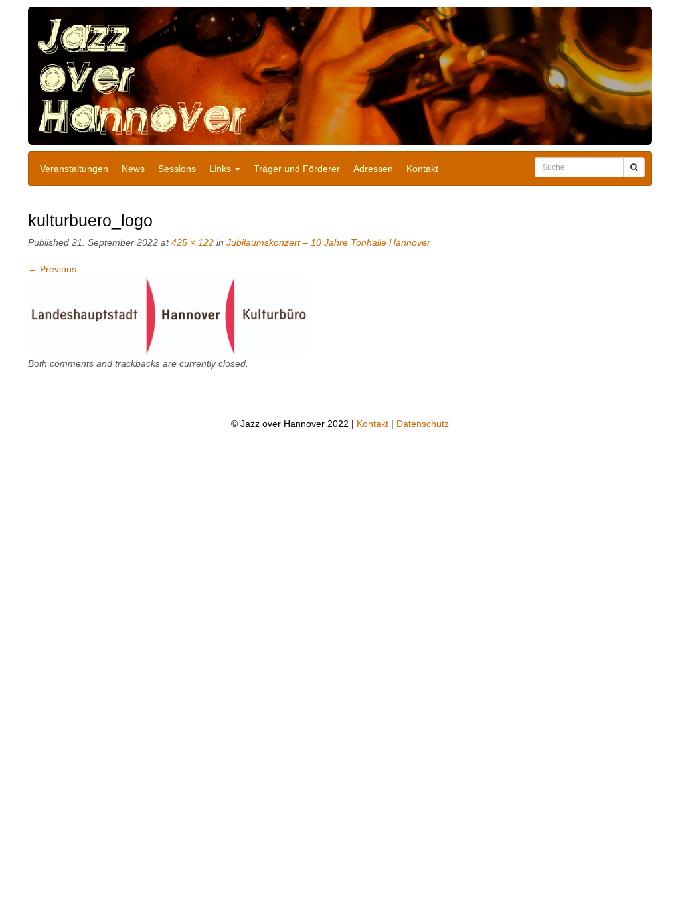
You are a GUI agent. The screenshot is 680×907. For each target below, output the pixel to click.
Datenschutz (422, 423)
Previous (52, 269)
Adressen (373, 168)
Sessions (177, 168)
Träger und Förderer (297, 168)
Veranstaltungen (74, 168)
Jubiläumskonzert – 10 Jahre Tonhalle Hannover (328, 242)
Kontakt (422, 168)
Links (221, 168)
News (133, 168)
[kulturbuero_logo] (169, 315)
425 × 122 (192, 242)
